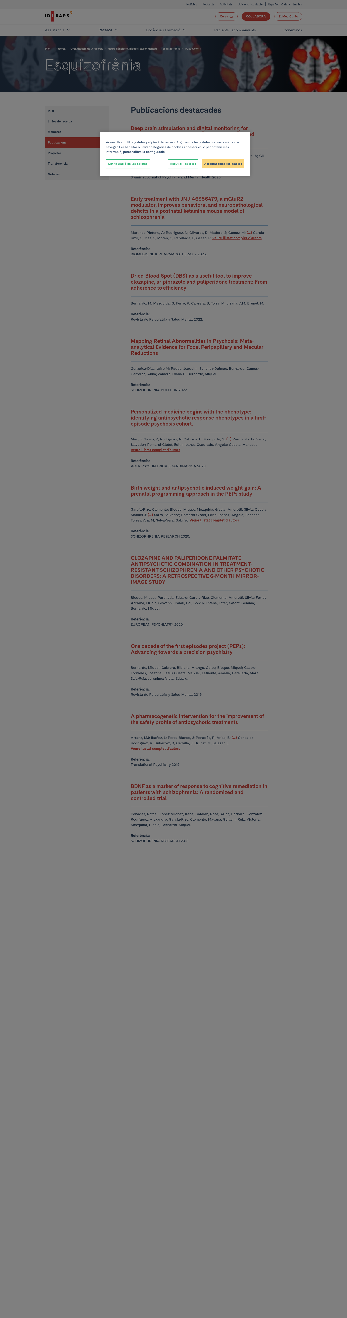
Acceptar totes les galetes (223, 163)
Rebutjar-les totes (183, 163)
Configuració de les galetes (128, 163)
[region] (175, 154)
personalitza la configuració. (144, 152)
